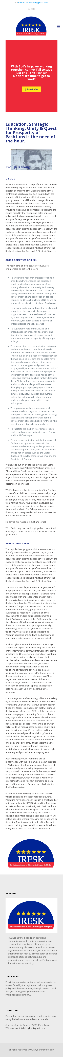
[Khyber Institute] (31, 26)
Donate (31, 8)
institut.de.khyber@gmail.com (33, 2)
